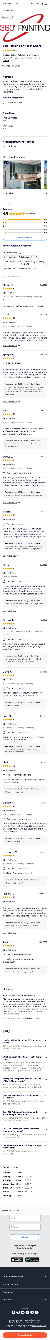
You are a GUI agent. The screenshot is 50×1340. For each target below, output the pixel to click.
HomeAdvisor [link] (8, 11)
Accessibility (36, 1321)
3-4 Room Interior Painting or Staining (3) (21, 257)
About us (7, 1300)
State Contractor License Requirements (19, 995)
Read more (8, 92)
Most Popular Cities (11, 1211)
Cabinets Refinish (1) (12, 253)
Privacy (11, 1321)
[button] (22, 180)
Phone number (13, 66)
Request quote (25, 1335)
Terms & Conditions (39, 1326)
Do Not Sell (27, 1321)
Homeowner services (13, 1276)
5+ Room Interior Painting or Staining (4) (20, 268)
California (18, 1321)
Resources (8, 1292)
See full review (10, 345)
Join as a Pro (34, 4)
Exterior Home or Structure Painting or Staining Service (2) (25, 263)
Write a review (25, 237)
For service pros (10, 1284)
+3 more (6, 61)
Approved (8, 17)
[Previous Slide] (4, 202)
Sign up (25, 1237)
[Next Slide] (9, 202)
